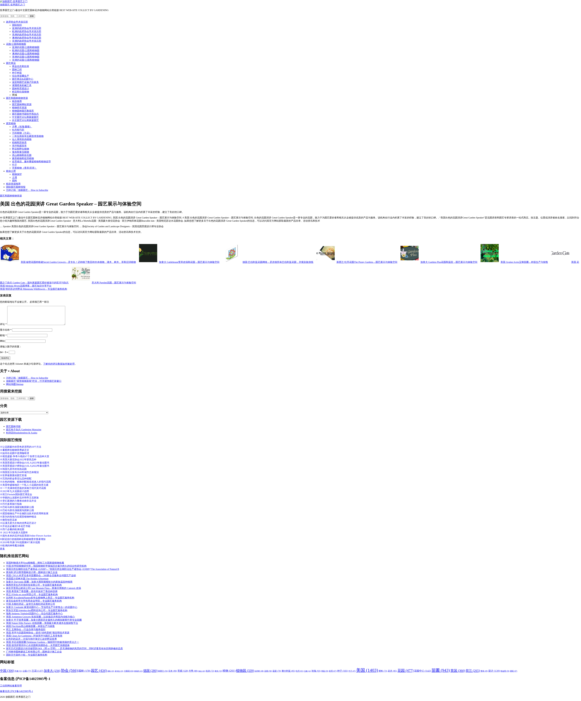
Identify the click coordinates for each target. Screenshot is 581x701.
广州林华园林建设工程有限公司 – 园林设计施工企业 (34, 651)
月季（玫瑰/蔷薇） (22, 126)
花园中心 (422, 670)
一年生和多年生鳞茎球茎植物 (28, 136)
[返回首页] (13, 1)
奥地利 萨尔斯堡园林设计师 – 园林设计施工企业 (31, 572)
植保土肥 (11, 171)
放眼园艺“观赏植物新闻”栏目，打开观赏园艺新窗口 (33, 381)
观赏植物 (11, 123)
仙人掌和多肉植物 (21, 139)
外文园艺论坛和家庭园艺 (25, 120)
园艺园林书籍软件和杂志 (25, 114)
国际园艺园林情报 (15, 187)
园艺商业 (11, 63)
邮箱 (3, 335)
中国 (7, 670)
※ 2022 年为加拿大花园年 (14, 532)
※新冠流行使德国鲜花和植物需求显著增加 (23, 539)
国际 (110, 671)
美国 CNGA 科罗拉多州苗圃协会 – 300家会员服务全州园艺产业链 (41, 575)
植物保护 (17, 174)
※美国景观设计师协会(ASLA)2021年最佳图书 (24, 462)
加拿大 (52, 670)
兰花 (37, 670)
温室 (276, 671)
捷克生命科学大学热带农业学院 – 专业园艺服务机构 (34, 601)
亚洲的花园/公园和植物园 (25, 47)
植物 (229, 670)
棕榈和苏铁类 (19, 142)
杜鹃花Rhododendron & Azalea (21, 432)
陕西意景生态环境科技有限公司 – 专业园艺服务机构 (34, 585)
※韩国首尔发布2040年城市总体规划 (19, 472)
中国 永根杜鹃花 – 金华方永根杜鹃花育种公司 (30, 604)
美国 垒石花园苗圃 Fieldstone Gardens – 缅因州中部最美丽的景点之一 (42, 642)
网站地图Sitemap (14, 384)
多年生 (119, 671)
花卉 (392, 671)
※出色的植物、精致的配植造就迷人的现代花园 (25, 481)
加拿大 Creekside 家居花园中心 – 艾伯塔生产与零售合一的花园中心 (41, 607)
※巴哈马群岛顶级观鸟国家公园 (17, 510)
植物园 (245, 670)
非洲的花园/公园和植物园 (25, 60)
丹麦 (18, 671)
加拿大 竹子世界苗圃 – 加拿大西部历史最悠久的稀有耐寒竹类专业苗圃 (44, 620)
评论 (3, 324)
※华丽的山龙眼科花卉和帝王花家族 (19, 497)
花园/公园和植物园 (16, 44)
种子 (342, 671)
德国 (150, 670)
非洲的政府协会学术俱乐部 (26, 41)
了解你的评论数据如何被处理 (59, 364)
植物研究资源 (19, 107)
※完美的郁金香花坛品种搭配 (15, 478)
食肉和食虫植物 (20, 152)
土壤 (14, 177)
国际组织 (17, 25)
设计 (494, 670)
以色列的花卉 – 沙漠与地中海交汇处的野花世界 (31, 639)
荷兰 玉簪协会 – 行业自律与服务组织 (25, 629)
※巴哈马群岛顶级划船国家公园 (17, 507)
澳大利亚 (288, 671)
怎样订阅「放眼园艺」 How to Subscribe (27, 190)
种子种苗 (17, 72)
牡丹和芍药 (18, 129)
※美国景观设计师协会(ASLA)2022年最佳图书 (24, 466)
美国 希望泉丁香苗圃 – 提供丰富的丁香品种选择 (31, 591)
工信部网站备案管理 (11, 685)
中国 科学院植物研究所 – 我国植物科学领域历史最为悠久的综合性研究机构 (46, 566)
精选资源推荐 (13, 183)
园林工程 (17, 69)
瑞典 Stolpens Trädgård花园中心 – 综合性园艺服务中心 (34, 613)
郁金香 (505, 671)
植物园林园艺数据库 (23, 110)
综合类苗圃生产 (20, 76)
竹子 (14, 164)
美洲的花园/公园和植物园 (25, 56)
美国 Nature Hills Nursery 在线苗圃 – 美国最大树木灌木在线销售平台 (42, 623)
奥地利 (138, 671)
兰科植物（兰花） (21, 133)
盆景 (333, 671)
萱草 (484, 671)
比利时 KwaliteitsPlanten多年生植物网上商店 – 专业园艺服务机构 (40, 597)
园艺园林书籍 (13, 426)
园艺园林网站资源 (21, 104)
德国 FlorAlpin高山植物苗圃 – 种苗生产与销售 (30, 626)
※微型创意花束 (8, 520)
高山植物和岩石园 (21, 155)
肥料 (14, 180)
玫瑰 (316, 671)
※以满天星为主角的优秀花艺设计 (18, 523)
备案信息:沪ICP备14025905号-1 (16, 691)
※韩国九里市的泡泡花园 (13, 469)
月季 (193, 671)
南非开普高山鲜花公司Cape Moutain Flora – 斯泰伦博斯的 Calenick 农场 (43, 588)
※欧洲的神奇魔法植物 (12, 545)
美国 (367, 670)
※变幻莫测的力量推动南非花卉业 (18, 500)
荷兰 (473, 670)
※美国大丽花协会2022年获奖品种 (18, 459)
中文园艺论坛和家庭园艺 (25, 117)
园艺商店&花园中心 (22, 79)
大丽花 (129, 671)
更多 (2, 548)
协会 (69, 670)
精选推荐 (17, 101)
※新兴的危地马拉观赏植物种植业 (18, 516)
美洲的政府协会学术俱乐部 (26, 34)
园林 (84, 670)
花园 (405, 670)
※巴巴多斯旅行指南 (11, 504)
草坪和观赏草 (19, 145)
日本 (172, 671)
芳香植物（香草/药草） (24, 168)
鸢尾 (513, 671)
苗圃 (441, 670)
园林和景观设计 (20, 88)
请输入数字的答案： (11, 346)
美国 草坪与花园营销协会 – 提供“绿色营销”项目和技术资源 (37, 632)
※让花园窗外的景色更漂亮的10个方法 (20, 447)
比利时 (259, 671)
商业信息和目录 (20, 66)
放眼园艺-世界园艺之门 (12, 4)
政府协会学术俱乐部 (17, 22)
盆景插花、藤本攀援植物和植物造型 (31, 161)
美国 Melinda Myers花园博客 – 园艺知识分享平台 (25, 286)
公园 (27, 671)
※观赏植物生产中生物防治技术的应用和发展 (24, 513)
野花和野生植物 (20, 149)
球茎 (324, 671)
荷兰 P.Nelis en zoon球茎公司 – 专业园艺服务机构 (32, 594)
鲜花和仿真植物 (20, 91)
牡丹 (300, 671)
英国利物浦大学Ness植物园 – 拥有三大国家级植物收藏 (35, 562)
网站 (2, 341)
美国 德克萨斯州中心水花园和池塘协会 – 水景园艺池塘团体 (38, 645)
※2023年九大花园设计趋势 (14, 491)
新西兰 (163, 671)
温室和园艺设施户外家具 (25, 82)
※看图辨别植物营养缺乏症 (14, 450)
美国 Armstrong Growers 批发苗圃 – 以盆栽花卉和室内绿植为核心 (40, 616)
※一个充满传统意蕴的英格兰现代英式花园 (23, 488)
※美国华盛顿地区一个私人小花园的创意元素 (24, 485)
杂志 (201, 671)
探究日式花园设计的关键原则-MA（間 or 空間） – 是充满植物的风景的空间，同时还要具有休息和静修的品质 (64, 648)
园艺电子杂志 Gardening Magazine (23, 429)
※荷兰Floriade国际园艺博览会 (16, 494)
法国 (268, 671)
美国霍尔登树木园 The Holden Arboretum (27, 578)
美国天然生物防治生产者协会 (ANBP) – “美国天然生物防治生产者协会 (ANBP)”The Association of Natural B (62, 569)
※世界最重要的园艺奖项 (13, 475)
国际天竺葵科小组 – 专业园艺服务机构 (26, 655)
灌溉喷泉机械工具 (21, 85)
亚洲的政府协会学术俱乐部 (26, 28)
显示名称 (5, 330)
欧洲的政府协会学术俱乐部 (26, 31)
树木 (218, 671)
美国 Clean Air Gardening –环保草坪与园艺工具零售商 (34, 635)
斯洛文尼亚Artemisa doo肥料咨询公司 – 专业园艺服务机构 (36, 610)
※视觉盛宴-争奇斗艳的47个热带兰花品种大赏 (24, 456)
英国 (457, 670)
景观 (182, 670)
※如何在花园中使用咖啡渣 (14, 453)
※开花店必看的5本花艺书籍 (15, 526)
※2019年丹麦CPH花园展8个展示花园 (20, 542)
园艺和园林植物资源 (17, 98)
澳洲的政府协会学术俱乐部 (26, 37)
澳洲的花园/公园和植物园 (25, 53)
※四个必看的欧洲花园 (12, 529)
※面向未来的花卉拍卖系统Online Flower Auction (25, 535)
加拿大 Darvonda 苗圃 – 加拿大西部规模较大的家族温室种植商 (39, 582)
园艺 (99, 670)
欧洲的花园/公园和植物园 (25, 50)
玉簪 (307, 671)
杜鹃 (210, 671)
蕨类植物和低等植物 (23, 158)
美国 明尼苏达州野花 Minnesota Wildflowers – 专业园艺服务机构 (33, 289)
